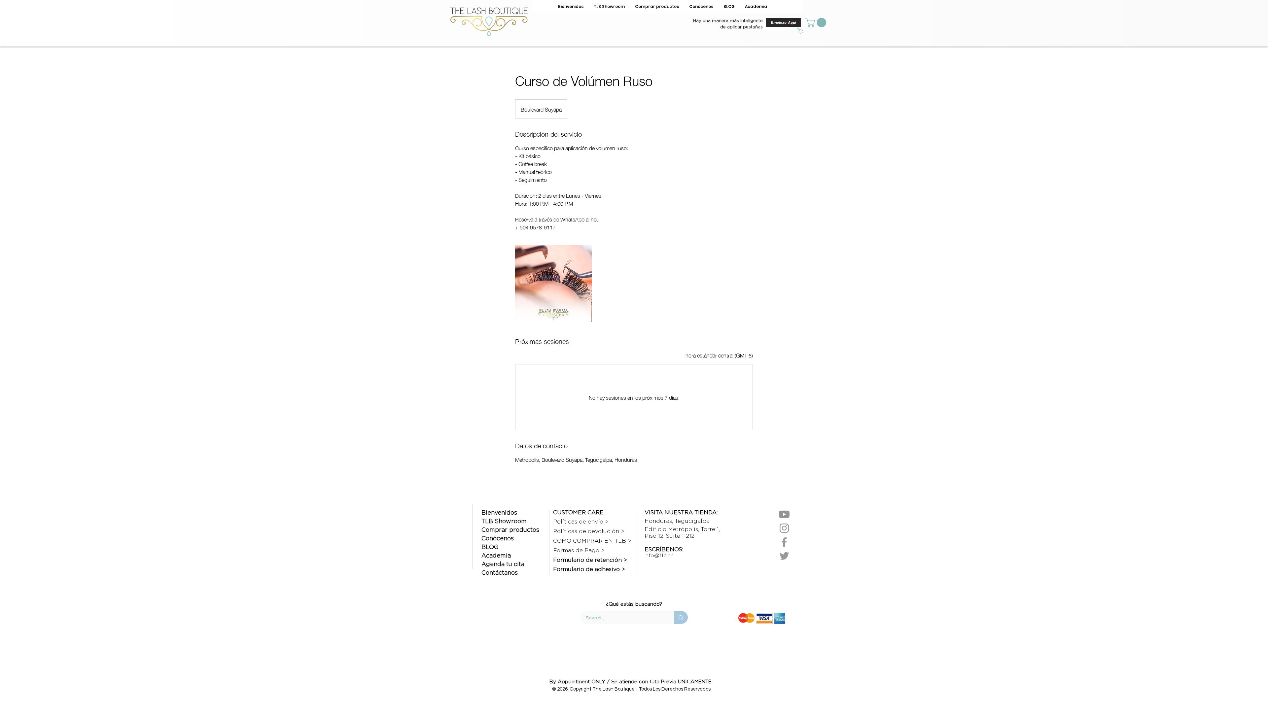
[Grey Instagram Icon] (784, 528)
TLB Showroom (504, 521)
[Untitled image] (553, 283)
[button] (816, 22)
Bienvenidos (499, 512)
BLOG (489, 547)
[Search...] (681, 617)
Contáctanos (499, 572)
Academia (496, 555)
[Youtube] (784, 514)
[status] (719, 355)
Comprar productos (510, 529)
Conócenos (497, 538)
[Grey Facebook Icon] (784, 542)
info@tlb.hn (659, 555)
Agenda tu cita (502, 564)
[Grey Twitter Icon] (784, 556)
